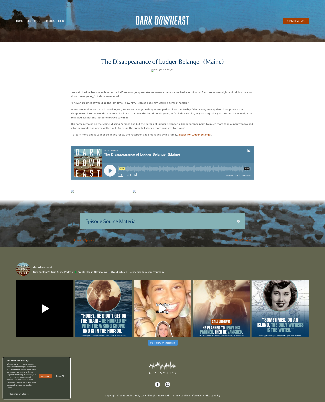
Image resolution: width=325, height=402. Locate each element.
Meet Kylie (33, 21)
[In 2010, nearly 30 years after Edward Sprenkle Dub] (103, 308)
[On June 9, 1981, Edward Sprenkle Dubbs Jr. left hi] (221, 308)
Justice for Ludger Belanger (194, 134)
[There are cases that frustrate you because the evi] (44, 308)
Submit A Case (296, 21)
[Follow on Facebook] (157, 384)
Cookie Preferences (191, 395)
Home (19, 21)
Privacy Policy (212, 395)
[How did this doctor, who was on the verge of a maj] (280, 308)
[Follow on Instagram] (167, 384)
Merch (62, 21)
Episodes (49, 21)
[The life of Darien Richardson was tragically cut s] (162, 308)
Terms (174, 395)
